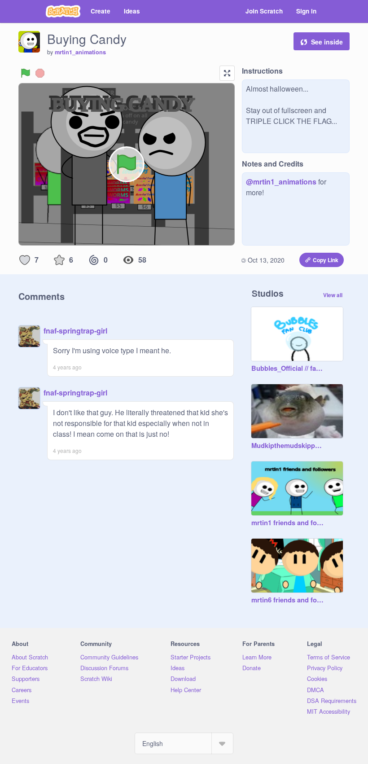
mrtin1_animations (80, 52)
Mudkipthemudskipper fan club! (288, 446)
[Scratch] (63, 11)
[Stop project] (40, 73)
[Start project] (25, 73)
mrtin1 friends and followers (288, 523)
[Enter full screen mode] (227, 73)
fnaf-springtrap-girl (75, 330)
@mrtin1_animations (281, 181)
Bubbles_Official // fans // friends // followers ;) (288, 368)
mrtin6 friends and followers (288, 600)
